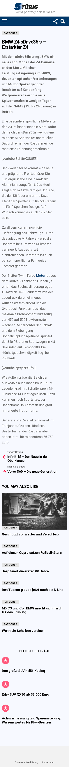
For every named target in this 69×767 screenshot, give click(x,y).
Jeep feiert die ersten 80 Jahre (25, 571)
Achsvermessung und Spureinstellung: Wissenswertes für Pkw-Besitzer (31, 720)
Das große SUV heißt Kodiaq (23, 671)
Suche (62, 21)
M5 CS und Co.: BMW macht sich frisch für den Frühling (32, 610)
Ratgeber (10, 33)
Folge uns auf (55, 21)
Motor (40, 275)
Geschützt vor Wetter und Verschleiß (30, 534)
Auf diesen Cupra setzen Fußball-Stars (31, 553)
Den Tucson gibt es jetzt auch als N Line (32, 590)
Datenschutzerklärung (26, 762)
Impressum (48, 762)
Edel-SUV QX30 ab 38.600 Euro (25, 694)
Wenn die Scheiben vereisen (23, 631)
